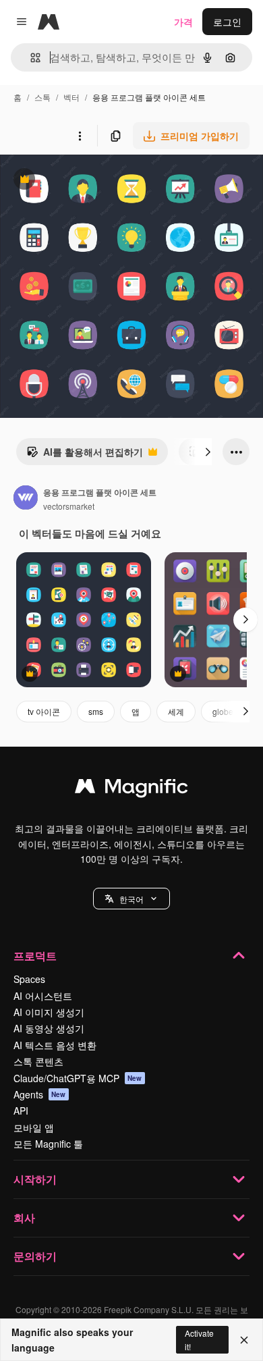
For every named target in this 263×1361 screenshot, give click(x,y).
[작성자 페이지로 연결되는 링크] (25, 498)
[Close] (244, 1340)
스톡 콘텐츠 (38, 1061)
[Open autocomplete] (30, 58)
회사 (24, 1217)
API (20, 1110)
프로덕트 (35, 955)
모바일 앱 (33, 1127)
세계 (176, 711)
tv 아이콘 (44, 711)
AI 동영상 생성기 (48, 1028)
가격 (183, 21)
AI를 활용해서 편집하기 (84, 455)
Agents (39, 1094)
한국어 (131, 899)
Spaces (29, 979)
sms (95, 711)
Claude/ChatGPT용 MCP (77, 1078)
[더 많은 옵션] (79, 135)
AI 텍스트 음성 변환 (54, 1045)
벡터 (71, 97)
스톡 (42, 97)
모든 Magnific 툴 (48, 1143)
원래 (77, 181)
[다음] (208, 451)
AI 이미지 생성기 (48, 1012)
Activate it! (199, 1339)
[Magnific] (131, 789)
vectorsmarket (68, 506)
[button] (131, 898)
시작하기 (35, 1179)
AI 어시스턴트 (42, 996)
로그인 (227, 21)
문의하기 (35, 1256)
